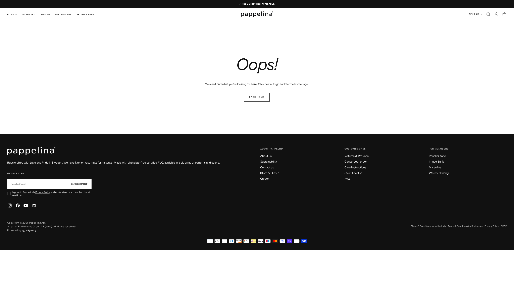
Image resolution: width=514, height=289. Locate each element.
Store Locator (353, 173)
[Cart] (504, 14)
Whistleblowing (439, 173)
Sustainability (268, 161)
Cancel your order (356, 161)
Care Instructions (355, 167)
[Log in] (496, 14)
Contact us (267, 167)
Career (264, 178)
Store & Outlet (269, 173)
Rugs (10, 14)
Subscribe (79, 183)
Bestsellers (63, 14)
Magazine (435, 167)
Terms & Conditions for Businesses (465, 226)
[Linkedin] (33, 205)
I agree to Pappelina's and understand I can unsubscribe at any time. (51, 194)
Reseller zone (437, 156)
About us (266, 156)
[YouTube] (25, 205)
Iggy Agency (29, 230)
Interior (28, 14)
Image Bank (436, 161)
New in (45, 14)
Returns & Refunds (357, 156)
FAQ (347, 178)
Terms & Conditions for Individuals (428, 226)
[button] (488, 14)
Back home (257, 97)
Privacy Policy (42, 192)
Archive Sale (85, 14)
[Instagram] (9, 205)
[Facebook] (17, 205)
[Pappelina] (31, 151)
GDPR (504, 226)
